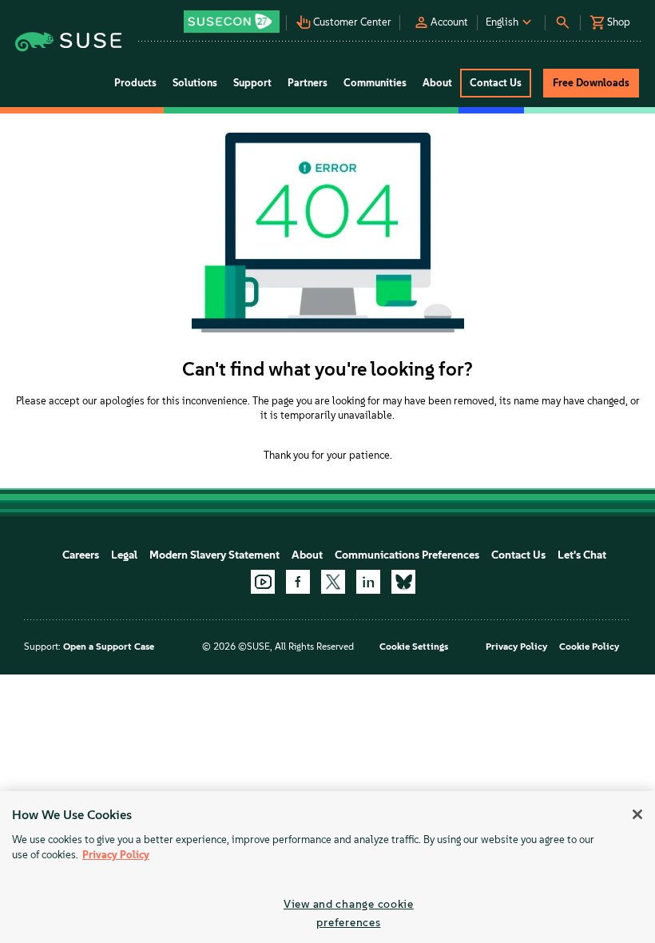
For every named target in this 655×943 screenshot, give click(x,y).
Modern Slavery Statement (214, 555)
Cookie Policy (589, 646)
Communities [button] (375, 83)
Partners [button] (308, 83)
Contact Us (518, 555)
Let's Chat (582, 555)
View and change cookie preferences (349, 913)
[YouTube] (263, 582)
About (307, 555)
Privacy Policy (516, 646)
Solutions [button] (195, 83)
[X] (333, 582)
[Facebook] (298, 582)
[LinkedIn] (368, 582)
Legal (124, 555)
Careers (80, 555)
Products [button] (135, 83)
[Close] (637, 814)
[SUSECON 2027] (232, 21)
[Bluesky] (403, 582)
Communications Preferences (407, 555)
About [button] (437, 83)
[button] (233, 16)
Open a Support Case (108, 646)
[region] (327, 867)
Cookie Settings (413, 646)
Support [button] (252, 83)
